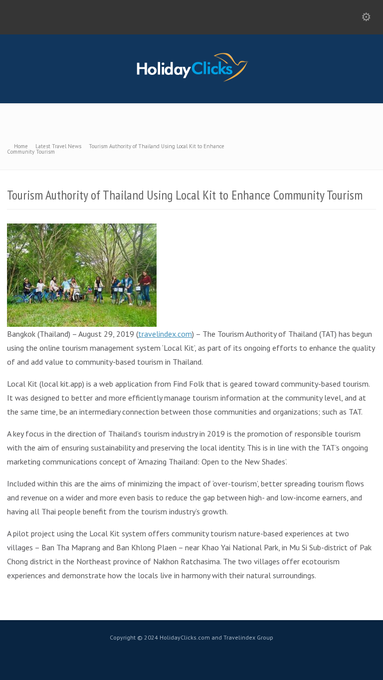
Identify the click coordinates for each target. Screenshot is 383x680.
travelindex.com (165, 334)
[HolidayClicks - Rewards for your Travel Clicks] (192, 81)
